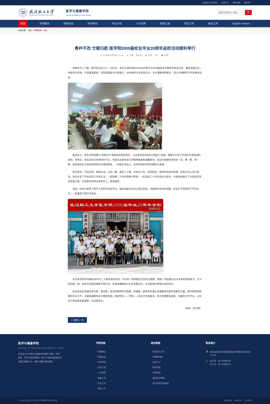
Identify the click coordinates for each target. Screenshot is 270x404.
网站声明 (238, 400)
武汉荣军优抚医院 (160, 383)
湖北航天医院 (158, 377)
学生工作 (189, 23)
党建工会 (165, 23)
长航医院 (156, 372)
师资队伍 (68, 23)
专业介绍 (117, 23)
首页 (22, 23)
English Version (241, 23)
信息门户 (225, 2)
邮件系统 (236, 2)
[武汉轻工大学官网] (36, 12)
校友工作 (213, 23)
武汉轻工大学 (158, 351)
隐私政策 (228, 400)
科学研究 (93, 23)
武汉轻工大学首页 (210, 2)
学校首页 (248, 400)
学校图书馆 (157, 356)
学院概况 (44, 23)
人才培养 (141, 23)
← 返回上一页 (77, 319)
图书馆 (247, 2)
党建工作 (102, 377)
